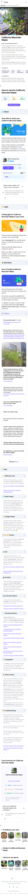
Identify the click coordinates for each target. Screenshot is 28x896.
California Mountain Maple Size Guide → (13, 608)
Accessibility (20, 893)
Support (1, 893)
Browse (14, 462)
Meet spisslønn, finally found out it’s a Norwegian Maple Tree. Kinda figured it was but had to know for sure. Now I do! (13, 334)
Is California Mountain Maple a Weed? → (13, 655)
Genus (13, 71)
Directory (26, 893)
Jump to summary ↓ (14, 104)
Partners (6, 893)
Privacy (11, 893)
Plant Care (3, 5)
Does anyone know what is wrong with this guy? (13, 419)
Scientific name (5, 71)
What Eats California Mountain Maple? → (14, 745)
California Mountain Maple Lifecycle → (13, 606)
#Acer (7, 314)
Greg (18, 148)
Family (18, 71)
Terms (15, 893)
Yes (20, 168)
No (8, 168)
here (22, 622)
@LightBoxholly (8, 8)
